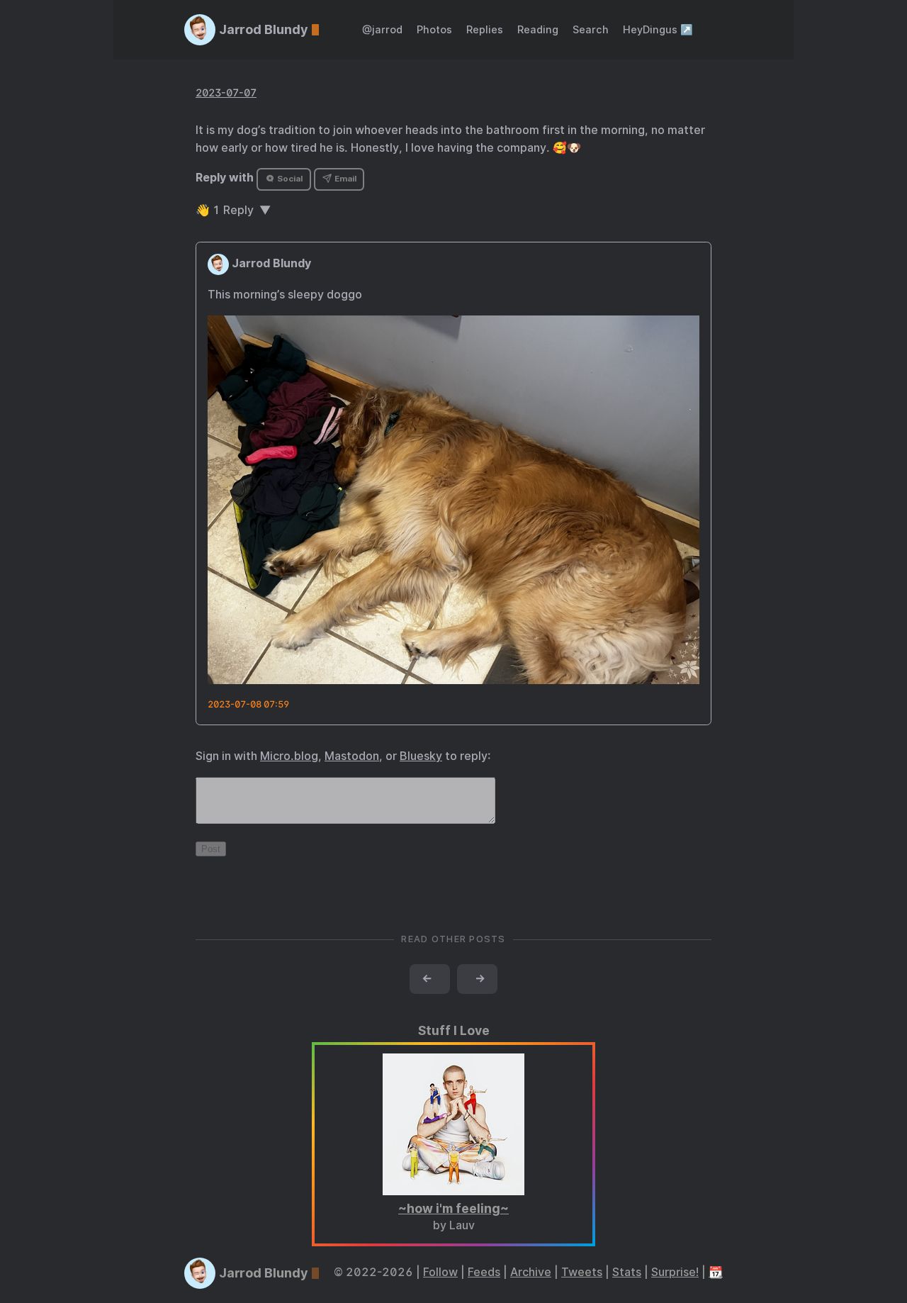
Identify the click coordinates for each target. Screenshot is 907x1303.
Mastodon (352, 756)
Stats (626, 1272)
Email (344, 179)
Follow (440, 1272)
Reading (537, 29)
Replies (484, 29)
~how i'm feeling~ (453, 1208)
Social (289, 179)
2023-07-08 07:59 (248, 704)
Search (591, 29)
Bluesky (421, 756)
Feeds (484, 1272)
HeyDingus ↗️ (658, 29)
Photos (434, 29)
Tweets (581, 1272)
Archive (530, 1272)
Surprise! (675, 1272)
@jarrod (382, 29)
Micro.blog (289, 756)
